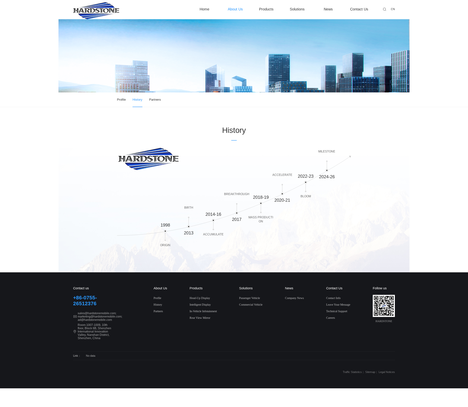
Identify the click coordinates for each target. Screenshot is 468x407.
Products (196, 288)
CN (393, 9)
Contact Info (333, 298)
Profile (121, 99)
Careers (330, 317)
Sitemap (370, 372)
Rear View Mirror (200, 317)
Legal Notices (387, 372)
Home (204, 9)
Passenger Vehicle (249, 298)
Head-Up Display (200, 298)
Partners (155, 99)
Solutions (246, 288)
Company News (294, 298)
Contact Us (359, 9)
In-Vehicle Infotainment (203, 311)
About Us (235, 9)
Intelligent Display (200, 304)
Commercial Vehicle (251, 304)
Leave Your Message (338, 304)
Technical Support (336, 311)
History (137, 99)
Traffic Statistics (352, 372)
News (328, 9)
